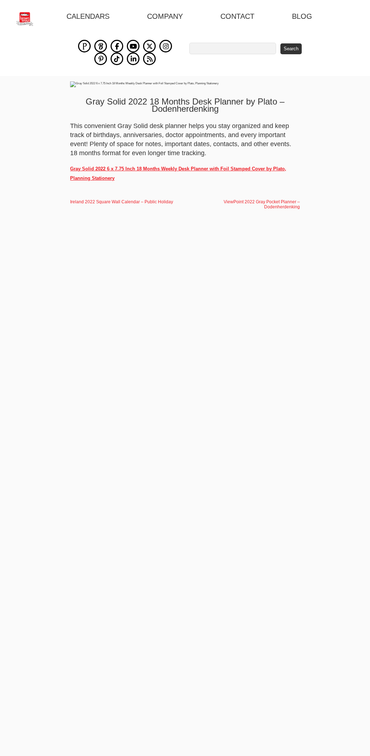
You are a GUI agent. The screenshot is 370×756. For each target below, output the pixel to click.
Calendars (87, 16)
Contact (237, 16)
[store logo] (28, 19)
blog (302, 16)
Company (165, 16)
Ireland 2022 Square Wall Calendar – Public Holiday (121, 201)
